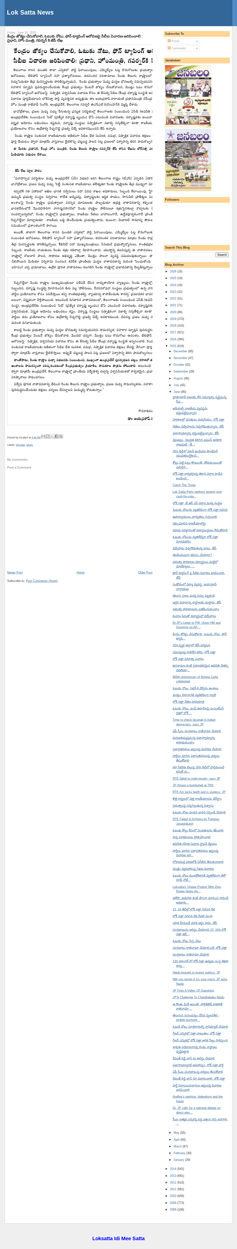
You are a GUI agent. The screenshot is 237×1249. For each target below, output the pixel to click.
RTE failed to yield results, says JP (196, 778)
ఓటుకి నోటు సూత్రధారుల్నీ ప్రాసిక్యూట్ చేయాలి (200, 1026)
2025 (173, 278)
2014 (173, 1169)
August (179, 378)
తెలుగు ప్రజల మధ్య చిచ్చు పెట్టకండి (194, 595)
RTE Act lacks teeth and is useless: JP (199, 792)
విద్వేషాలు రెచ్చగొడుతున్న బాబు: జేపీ (194, 548)
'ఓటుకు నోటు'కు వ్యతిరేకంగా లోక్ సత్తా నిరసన (200, 510)
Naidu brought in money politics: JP (196, 972)
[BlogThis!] (47, 436)
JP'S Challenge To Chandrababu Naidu (198, 997)
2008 (173, 1209)
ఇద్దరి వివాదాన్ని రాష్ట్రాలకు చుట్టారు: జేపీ (197, 602)
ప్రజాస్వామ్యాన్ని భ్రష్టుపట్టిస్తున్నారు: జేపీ (196, 433)
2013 (173, 1175)
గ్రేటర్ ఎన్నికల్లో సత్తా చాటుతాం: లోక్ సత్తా (197, 1033)
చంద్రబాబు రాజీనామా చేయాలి (191, 954)
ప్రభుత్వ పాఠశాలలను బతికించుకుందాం (196, 609)
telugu (29, 444)
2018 (173, 325)
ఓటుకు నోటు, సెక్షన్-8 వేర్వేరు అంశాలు (195, 688)
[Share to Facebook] (56, 436)
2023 (173, 292)
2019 (173, 319)
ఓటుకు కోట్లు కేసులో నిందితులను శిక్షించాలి (198, 830)
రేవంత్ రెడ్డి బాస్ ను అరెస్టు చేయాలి (194, 1058)
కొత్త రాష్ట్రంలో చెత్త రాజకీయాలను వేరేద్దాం (197, 798)
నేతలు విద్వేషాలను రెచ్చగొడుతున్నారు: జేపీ (198, 426)
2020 (173, 312)
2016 (173, 339)
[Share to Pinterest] (61, 436)
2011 (173, 1189)
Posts (175, 41)
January (179, 1160)
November (181, 358)
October (179, 364)
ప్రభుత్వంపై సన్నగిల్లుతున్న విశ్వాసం (193, 805)
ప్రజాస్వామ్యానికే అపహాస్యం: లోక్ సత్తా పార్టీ (198, 1065)
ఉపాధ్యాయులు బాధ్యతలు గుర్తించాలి (195, 516)
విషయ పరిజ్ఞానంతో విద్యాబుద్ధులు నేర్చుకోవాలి (200, 530)
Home (80, 572)
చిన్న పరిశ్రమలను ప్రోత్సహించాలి (192, 837)
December (181, 351)
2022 (173, 298)
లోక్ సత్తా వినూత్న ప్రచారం (188, 659)
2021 (173, 305)
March (178, 1146)
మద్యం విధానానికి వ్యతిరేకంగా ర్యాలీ (194, 695)
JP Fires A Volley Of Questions (193, 990)
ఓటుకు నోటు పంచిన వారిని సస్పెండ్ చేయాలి (199, 812)
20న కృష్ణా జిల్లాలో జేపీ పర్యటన (191, 645)
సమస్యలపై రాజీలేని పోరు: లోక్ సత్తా (194, 652)
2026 (173, 271)
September (181, 371)
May (177, 1132)
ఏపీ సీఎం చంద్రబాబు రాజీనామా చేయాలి (197, 731)
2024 (173, 285)
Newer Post (15, 572)
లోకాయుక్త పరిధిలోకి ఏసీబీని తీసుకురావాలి (198, 862)
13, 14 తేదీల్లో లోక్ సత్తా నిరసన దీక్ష (194, 909)
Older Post (145, 572)
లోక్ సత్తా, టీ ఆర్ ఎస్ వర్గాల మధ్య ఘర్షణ (197, 503)
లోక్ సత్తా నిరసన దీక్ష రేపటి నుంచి (192, 916)
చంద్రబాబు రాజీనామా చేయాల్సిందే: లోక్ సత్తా (200, 947)
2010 (173, 1196)
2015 (173, 346)
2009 (173, 1203)
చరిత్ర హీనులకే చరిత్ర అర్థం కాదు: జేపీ (195, 923)
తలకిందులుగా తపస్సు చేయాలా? (192, 555)
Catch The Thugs (184, 485)
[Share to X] (52, 436)
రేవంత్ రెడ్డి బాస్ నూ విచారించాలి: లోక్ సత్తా (199, 1078)
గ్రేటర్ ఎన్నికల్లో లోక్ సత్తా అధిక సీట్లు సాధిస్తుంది (200, 1040)
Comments (178, 48)
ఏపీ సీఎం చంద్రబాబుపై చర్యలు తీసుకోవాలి (198, 1072)
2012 (173, 1182)
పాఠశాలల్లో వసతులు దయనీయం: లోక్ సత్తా (198, 419)
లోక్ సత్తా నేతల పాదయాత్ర (188, 701)
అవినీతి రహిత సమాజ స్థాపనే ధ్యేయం (195, 844)
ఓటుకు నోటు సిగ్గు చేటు (187, 941)
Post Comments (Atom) (42, 581)
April (177, 1139)
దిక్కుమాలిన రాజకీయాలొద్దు (189, 523)
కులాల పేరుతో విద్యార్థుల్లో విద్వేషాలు (194, 616)
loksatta (20, 444)
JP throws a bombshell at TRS (193, 785)
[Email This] (43, 436)
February (180, 1153)
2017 (173, 332)
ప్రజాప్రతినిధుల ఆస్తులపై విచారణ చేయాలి (197, 749)
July (177, 385)
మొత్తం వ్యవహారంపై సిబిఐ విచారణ (193, 869)
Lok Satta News (30, 12)
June (177, 391)
